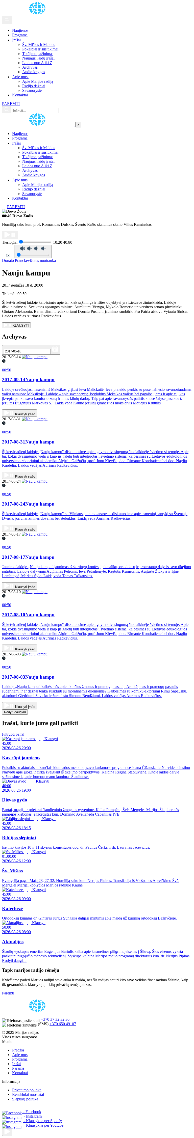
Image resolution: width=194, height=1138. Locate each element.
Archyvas (30, 67)
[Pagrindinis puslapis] (38, 13)
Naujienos (20, 30)
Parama (18, 1068)
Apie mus (20, 77)
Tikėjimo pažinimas (37, 53)
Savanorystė (32, 90)
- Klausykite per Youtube (43, 1125)
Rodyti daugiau (15, 712)
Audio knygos (33, 72)
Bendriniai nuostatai (28, 1094)
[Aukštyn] (7, 1132)
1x (8, 255)
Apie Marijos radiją (37, 81)
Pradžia (18, 1050)
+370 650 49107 (63, 1024)
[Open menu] (7, 20)
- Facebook (31, 1111)
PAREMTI (11, 103)
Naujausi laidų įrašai (38, 58)
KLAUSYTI (20, 325)
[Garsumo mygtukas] (33, 251)
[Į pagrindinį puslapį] (38, 124)
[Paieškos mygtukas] (6, 109)
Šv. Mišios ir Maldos (38, 44)
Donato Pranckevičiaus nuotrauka (29, 260)
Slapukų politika (25, 1099)
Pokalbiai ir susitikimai (40, 49)
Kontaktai (20, 95)
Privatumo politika (26, 1090)
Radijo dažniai (33, 86)
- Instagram (32, 1116)
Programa (20, 35)
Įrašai (17, 40)
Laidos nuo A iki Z (37, 63)
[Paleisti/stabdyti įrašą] (10, 235)
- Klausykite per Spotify (42, 1121)
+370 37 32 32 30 (55, 1019)
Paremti (8, 993)
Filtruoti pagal (13, 734)
